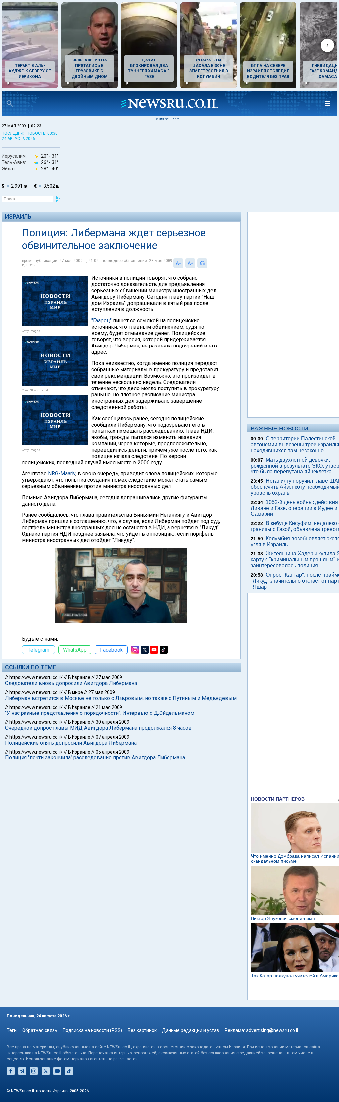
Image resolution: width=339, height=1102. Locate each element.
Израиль (18, 216)
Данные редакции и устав (190, 1030)
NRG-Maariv (61, 473)
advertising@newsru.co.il (272, 1030)
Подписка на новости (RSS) (92, 1030)
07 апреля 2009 (112, 737)
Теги (12, 1030)
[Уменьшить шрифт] (178, 263)
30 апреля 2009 (112, 722)
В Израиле (79, 677)
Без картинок (142, 1030)
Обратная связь (39, 1030)
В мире (75, 692)
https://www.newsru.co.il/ (36, 677)
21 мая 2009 (109, 707)
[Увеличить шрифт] (190, 263)
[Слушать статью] (208, 263)
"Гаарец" (101, 320)
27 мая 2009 (109, 677)
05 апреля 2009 (112, 752)
